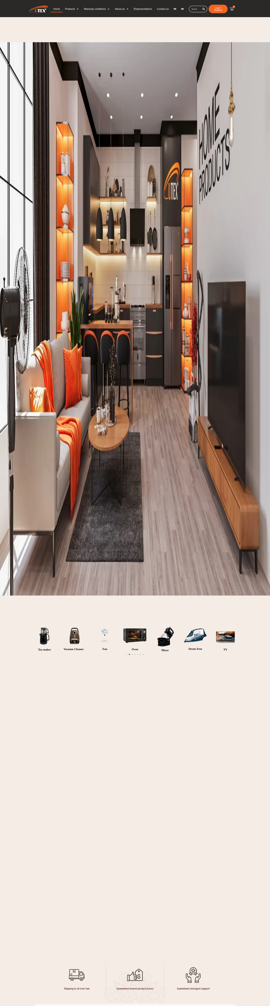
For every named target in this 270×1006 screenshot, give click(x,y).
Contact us (163, 9)
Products (70, 9)
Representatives (143, 9)
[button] (32, 638)
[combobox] (198, 9)
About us (120, 9)
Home (56, 9)
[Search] (203, 9)
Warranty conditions (95, 9)
